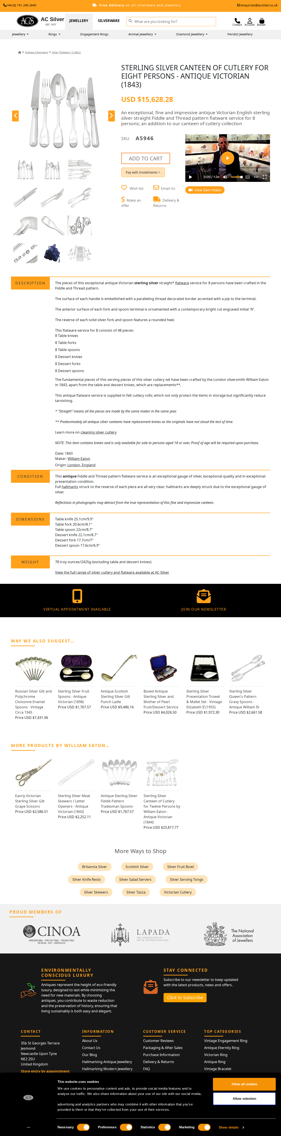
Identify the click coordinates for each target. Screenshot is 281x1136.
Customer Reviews (158, 1040)
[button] (130, 20)
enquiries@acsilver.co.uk (259, 5)
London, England (81, 465)
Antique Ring (214, 1061)
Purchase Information (161, 1054)
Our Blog (89, 1054)
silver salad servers (135, 879)
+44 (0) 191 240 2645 (21, 5)
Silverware (109, 20)
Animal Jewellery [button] (141, 34)
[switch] (126, 1127)
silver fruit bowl (180, 866)
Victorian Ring (215, 1054)
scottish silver (137, 866)
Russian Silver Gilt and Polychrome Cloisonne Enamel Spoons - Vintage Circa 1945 (33, 702)
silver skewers (96, 892)
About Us (89, 1040)
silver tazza (136, 892)
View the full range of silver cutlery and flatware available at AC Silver (112, 572)
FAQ (146, 1068)
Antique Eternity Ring (221, 1047)
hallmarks (70, 486)
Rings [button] (53, 34)
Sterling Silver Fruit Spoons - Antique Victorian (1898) (73, 696)
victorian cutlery (178, 892)
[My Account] (249, 21)
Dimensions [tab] (30, 519)
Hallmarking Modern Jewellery (107, 1068)
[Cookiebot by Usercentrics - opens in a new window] (28, 1127)
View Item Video (207, 190)
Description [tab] (30, 283)
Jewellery (78, 20)
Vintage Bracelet (217, 1068)
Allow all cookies (244, 1084)
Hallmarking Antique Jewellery (107, 1061)
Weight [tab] (30, 562)
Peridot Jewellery (239, 34)
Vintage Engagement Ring (225, 1040)
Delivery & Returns (158, 1061)
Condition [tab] (30, 476)
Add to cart (145, 158)
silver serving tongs (186, 879)
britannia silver (94, 866)
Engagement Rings (94, 34)
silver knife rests (86, 879)
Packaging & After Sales (163, 1047)
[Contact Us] (237, 21)
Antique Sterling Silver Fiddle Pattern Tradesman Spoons (119, 801)
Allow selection (244, 1098)
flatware (182, 282)
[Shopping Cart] (261, 21)
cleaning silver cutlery (99, 432)
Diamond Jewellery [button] (190, 34)
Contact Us (91, 1047)
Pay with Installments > (143, 172)
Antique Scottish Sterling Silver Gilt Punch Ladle (115, 696)
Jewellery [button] (19, 34)
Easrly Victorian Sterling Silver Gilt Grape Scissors (30, 801)
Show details (229, 1127)
